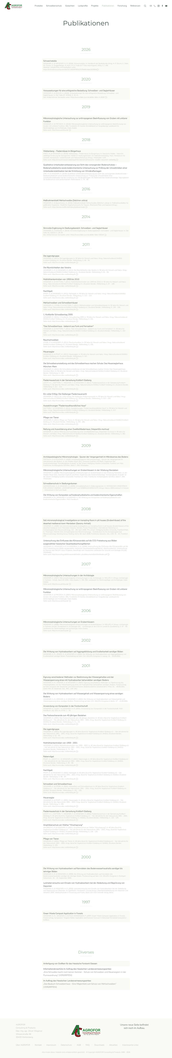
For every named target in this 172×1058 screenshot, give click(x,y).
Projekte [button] (94, 5)
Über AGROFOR (23, 1045)
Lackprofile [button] (83, 5)
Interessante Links (130, 1045)
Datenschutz (66, 1045)
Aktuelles (113, 1045)
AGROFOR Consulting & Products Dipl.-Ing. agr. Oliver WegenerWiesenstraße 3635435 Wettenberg (29, 1030)
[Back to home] (14, 6)
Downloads (99, 1045)
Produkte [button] (39, 5)
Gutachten (70, 5)
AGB (79, 1045)
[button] (145, 6)
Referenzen (135, 5)
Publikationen (108, 5)
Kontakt (38, 1045)
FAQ (88, 1045)
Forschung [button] (122, 5)
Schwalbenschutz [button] (54, 5)
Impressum (51, 1045)
